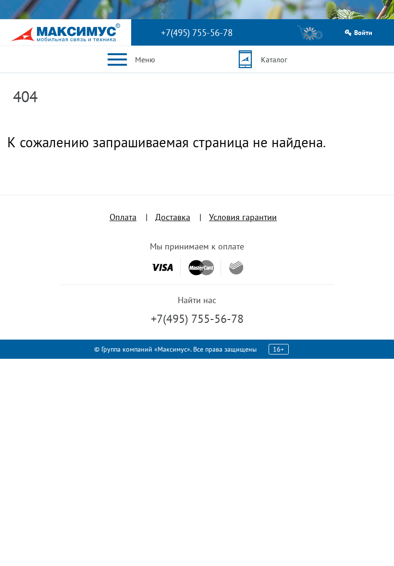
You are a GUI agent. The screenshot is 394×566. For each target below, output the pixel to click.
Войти (363, 32)
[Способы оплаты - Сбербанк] (236, 267)
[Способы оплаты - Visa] (162, 267)
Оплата (123, 217)
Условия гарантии (243, 217)
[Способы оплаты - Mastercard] (201, 267)
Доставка (172, 217)
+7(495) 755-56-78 (197, 32)
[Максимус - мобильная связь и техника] (65, 32)
